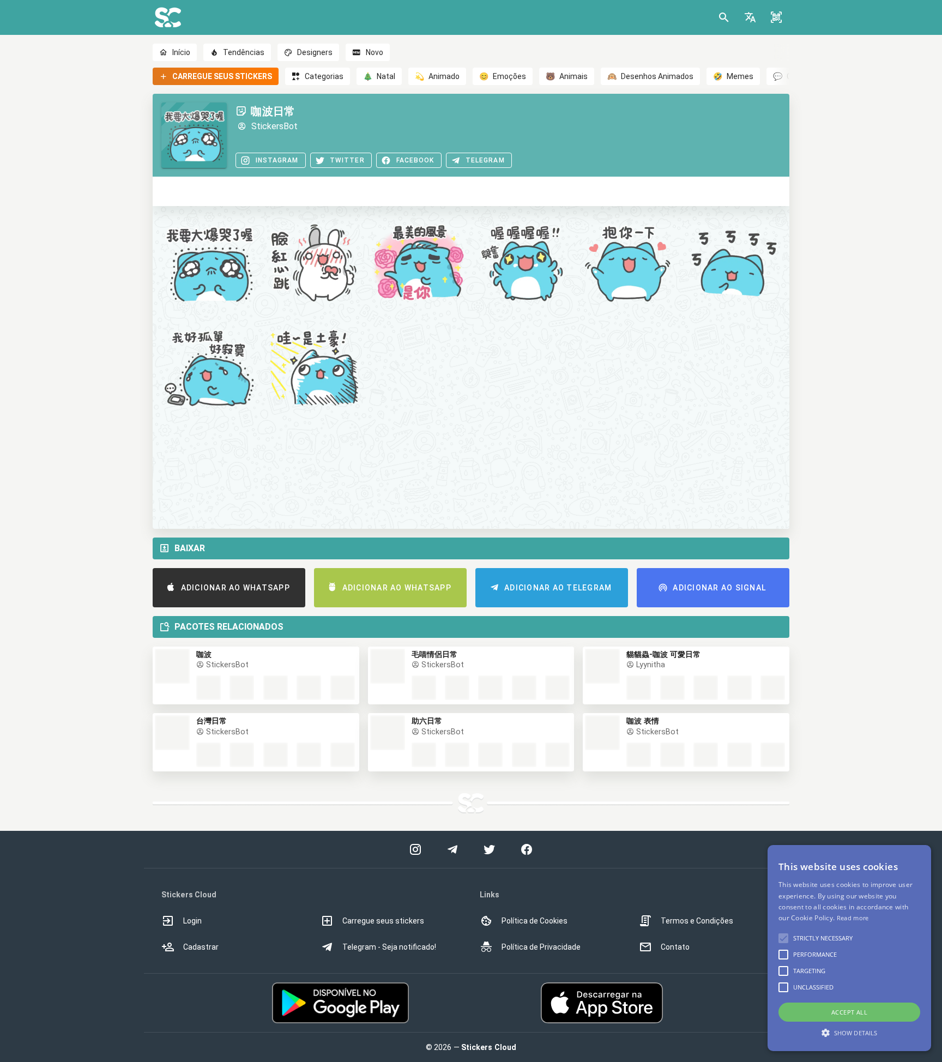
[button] (750, 17)
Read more (853, 918)
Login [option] (192, 920)
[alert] (849, 948)
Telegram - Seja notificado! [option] (389, 947)
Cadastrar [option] (201, 947)
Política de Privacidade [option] (541, 947)
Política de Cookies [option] (534, 920)
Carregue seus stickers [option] (383, 920)
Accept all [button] (849, 1012)
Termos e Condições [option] (697, 920)
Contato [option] (675, 947)
